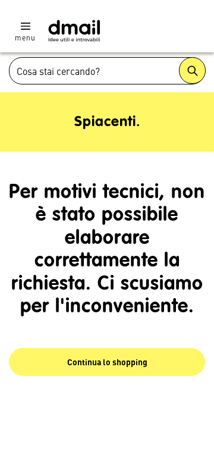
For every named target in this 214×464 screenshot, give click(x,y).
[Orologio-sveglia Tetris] (74, 30)
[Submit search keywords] (192, 70)
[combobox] (107, 70)
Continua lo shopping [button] (107, 362)
